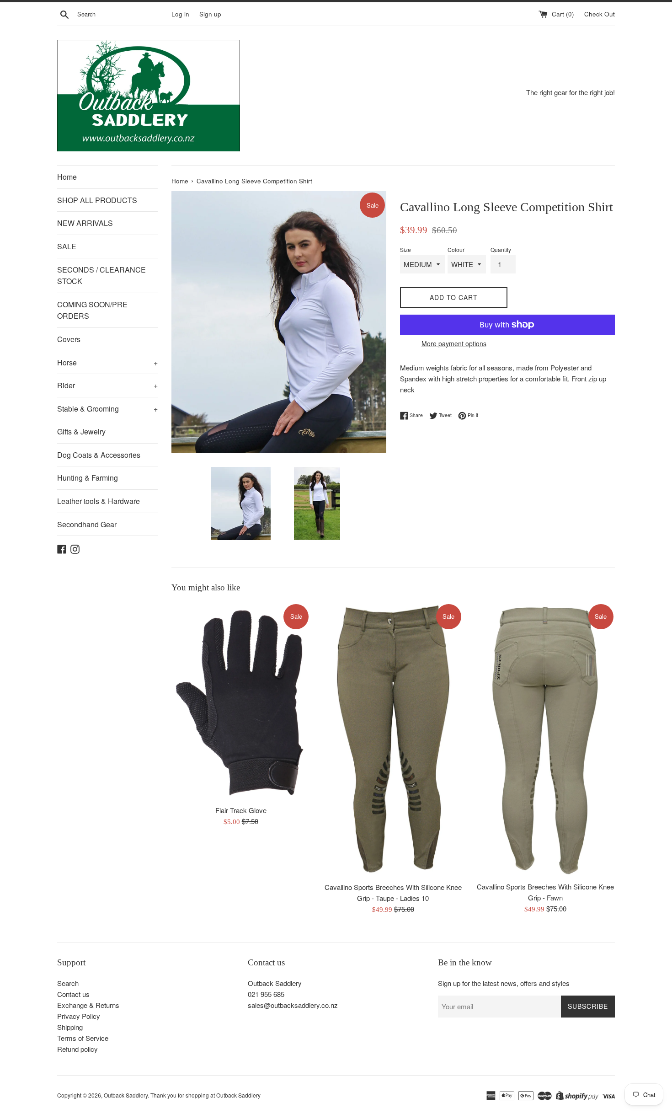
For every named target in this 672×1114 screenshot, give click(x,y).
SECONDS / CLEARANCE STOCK (101, 275)
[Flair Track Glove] (240, 701)
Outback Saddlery (126, 1095)
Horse (107, 362)
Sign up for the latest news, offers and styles (504, 983)
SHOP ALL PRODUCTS (97, 200)
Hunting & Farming (87, 477)
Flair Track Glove (241, 810)
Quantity (501, 249)
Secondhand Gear (87, 524)
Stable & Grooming (107, 408)
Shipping (70, 1027)
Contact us (73, 994)
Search (68, 983)
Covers (68, 339)
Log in (180, 14)
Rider (107, 385)
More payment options (453, 343)
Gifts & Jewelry (81, 431)
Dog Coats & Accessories (98, 455)
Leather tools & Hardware (98, 501)
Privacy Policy (78, 1016)
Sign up (210, 14)
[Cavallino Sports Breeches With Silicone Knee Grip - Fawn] (545, 740)
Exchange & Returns (88, 1005)
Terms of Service (82, 1038)
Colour (456, 249)
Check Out (599, 14)
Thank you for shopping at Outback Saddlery (205, 1095)
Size (405, 249)
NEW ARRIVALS (85, 223)
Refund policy (77, 1049)
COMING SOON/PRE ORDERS (92, 310)
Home (67, 176)
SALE (66, 246)
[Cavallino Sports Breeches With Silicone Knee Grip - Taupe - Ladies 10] (393, 740)
